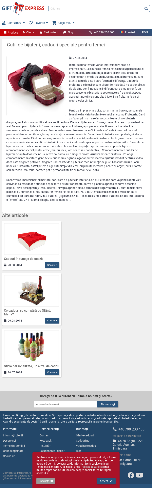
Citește (51, 265)
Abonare (106, 404)
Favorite (40, 22)
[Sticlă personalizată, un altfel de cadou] (31, 346)
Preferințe (44, 481)
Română (130, 32)
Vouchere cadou (86, 445)
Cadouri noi (51, 32)
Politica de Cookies (92, 466)
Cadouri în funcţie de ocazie (24, 259)
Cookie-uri (9, 456)
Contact (44, 435)
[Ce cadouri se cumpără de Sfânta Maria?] (31, 291)
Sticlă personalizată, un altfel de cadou (31, 366)
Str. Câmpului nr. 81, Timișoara (127, 462)
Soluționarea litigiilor (52, 450)
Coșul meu (64, 22)
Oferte (30, 32)
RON (145, 32)
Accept (104, 481)
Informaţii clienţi (13, 435)
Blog (70, 32)
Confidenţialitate (13, 450)
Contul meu (15, 22)
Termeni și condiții (14, 445)
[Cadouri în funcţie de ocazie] (31, 239)
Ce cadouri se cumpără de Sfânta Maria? (27, 312)
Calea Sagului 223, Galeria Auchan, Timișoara (128, 444)
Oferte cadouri (85, 435)
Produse (13, 32)
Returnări (45, 445)
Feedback (45, 440)
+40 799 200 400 (104, 32)
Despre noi (9, 440)
